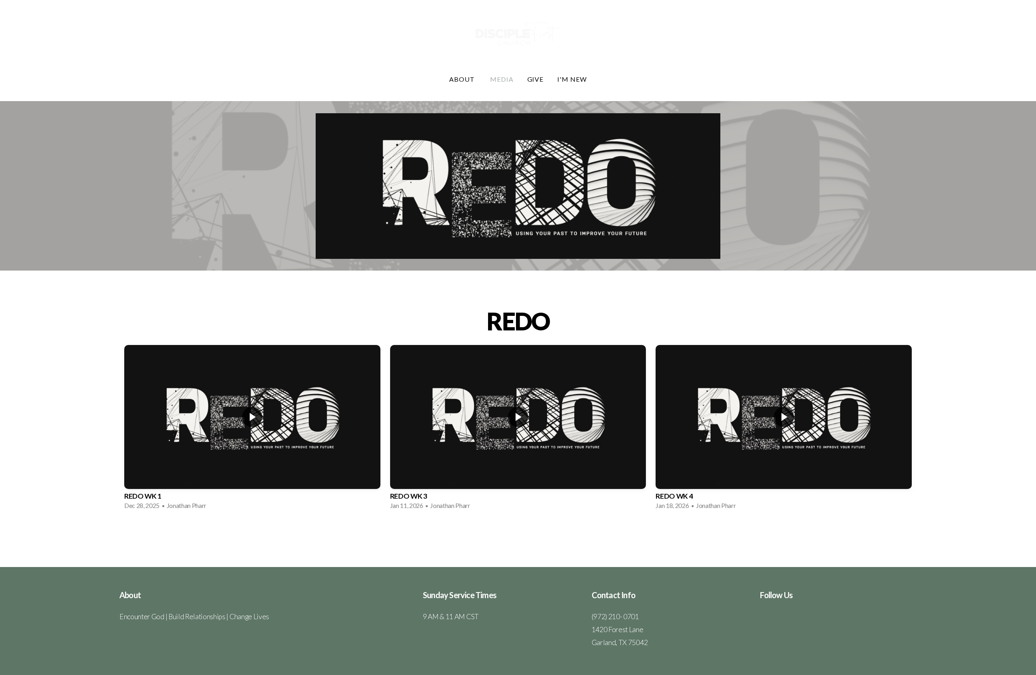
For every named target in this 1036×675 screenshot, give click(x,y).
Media (502, 79)
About (462, 79)
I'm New (572, 79)
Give (535, 79)
